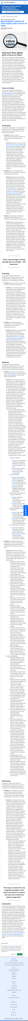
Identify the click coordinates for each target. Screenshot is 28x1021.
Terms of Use (13, 1004)
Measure (14, 974)
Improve (14, 978)
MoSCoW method (13, 189)
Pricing (13, 1012)
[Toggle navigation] (25, 2)
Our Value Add (14, 961)
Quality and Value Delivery (8, 19)
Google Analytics (16, 477)
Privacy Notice (13, 1007)
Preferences (13, 954)
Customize (14, 972)
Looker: (14, 518)
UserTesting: (15, 527)
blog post (16, 166)
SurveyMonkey (16, 468)
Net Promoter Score (13, 373)
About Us (14, 992)
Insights (14, 976)
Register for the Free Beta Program (13, 12)
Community (14, 986)
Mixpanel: (14, 482)
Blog (14, 983)
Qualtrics (14, 460)
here (10, 319)
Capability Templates (14, 970)
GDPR (13, 1009)
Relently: (14, 503)
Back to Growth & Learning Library (10, 16)
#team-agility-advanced (6, 28)
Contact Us (13, 1002)
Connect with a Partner (14, 997)
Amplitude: (15, 486)
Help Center (14, 988)
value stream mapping (18, 144)
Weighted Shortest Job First (13, 193)
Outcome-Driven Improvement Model (14, 963)
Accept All (20, 954)
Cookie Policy (11, 948)
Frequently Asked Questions (14, 990)
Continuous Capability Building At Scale (14, 965)
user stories (9, 144)
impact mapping (10, 146)
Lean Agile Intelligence (7, 93)
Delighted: (15, 497)
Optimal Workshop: (17, 534)
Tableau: (14, 512)
